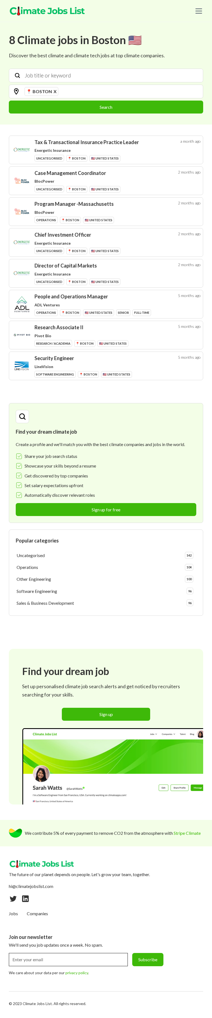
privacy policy (76, 972)
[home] (47, 11)
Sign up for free (106, 509)
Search (106, 107)
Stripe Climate (187, 833)
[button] (197, 11)
